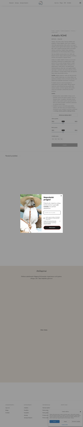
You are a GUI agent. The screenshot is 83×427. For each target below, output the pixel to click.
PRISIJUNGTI (52, 227)
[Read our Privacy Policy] (60, 221)
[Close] (61, 195)
